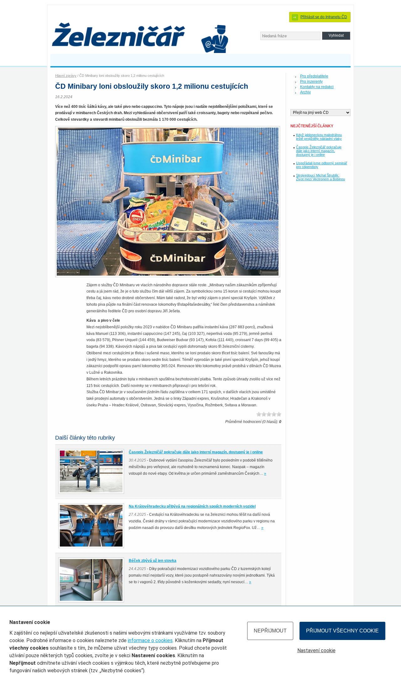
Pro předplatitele (314, 76)
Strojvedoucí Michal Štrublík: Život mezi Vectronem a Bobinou (320, 177)
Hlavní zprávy (65, 75)
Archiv (305, 92)
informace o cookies (150, 640)
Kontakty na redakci (317, 87)
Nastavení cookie (316, 650)
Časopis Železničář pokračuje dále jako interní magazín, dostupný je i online (318, 150)
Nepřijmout (270, 630)
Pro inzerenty (311, 81)
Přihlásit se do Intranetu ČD (323, 17)
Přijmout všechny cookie (342, 630)
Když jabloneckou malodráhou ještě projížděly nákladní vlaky (319, 136)
